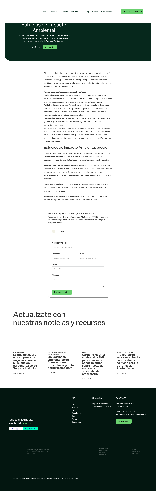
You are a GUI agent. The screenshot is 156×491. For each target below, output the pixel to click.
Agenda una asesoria (131, 11)
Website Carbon (30, 429)
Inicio (44, 11)
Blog (87, 11)
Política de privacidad (44, 478)
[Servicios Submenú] (81, 12)
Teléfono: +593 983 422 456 (126, 412)
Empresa (56, 253)
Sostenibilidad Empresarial (101, 406)
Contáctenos (106, 11)
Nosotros (53, 11)
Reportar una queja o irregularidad (65, 478)
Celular (82, 253)
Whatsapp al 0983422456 (90, 217)
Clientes (64, 11)
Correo (55, 264)
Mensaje (55, 275)
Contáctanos (123, 421)
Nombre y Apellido (60, 242)
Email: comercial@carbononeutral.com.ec (131, 414)
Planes (95, 11)
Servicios (75, 11)
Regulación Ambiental (100, 404)
